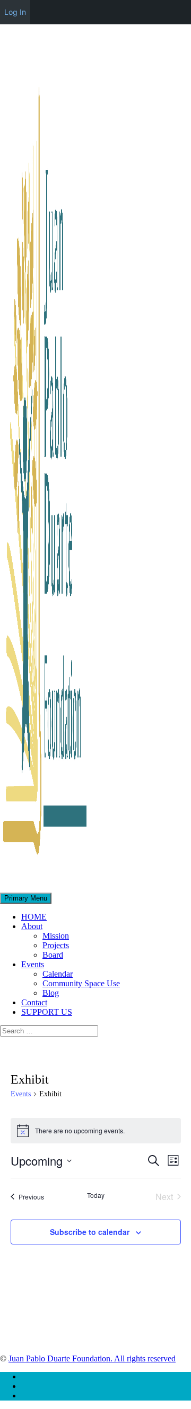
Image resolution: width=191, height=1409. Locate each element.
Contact (34, 1002)
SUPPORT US (46, 1011)
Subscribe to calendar (89, 1231)
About (31, 926)
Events (32, 964)
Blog (50, 992)
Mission (55, 935)
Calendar (57, 973)
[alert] (96, 1130)
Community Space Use (81, 983)
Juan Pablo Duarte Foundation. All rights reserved (92, 1358)
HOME (34, 916)
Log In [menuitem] (15, 11)
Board (52, 954)
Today (96, 1195)
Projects (55, 945)
